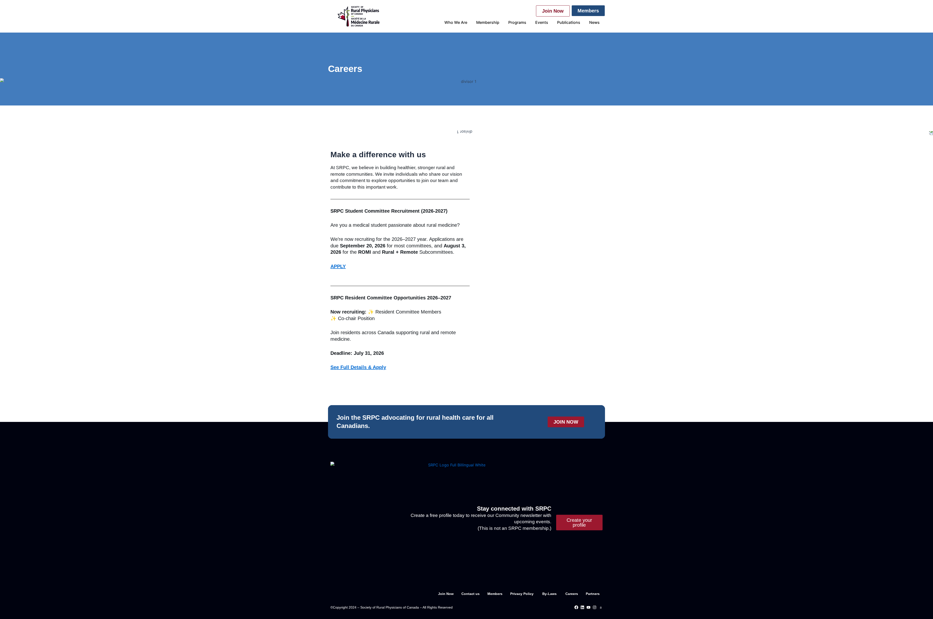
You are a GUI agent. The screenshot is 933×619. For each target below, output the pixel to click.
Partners (593, 594)
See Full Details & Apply (358, 367)
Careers (571, 594)
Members (494, 594)
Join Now (446, 594)
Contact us (470, 594)
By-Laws (550, 594)
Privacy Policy (522, 594)
